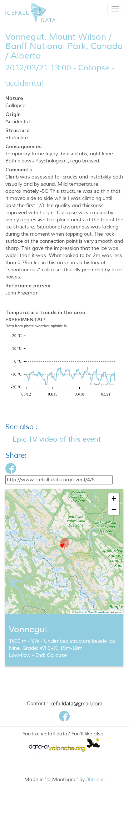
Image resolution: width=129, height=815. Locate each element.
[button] (64, 544)
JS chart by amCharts (102, 384)
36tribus (95, 779)
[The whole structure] (6, 412)
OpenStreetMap (97, 612)
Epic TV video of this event (57, 439)
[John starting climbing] (11, 412)
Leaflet (78, 612)
